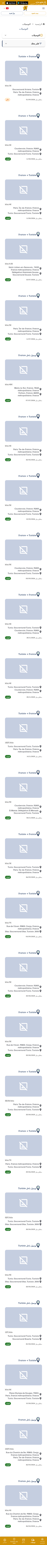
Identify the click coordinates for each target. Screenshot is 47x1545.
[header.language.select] (5, 8)
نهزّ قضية (12, 13)
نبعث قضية (35, 13)
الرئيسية (38, 24)
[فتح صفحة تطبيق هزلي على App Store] (10, 3)
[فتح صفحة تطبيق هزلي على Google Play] (22, 3)
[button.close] (3, 3)
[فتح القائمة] (43, 8)
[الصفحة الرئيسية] (25, 8)
